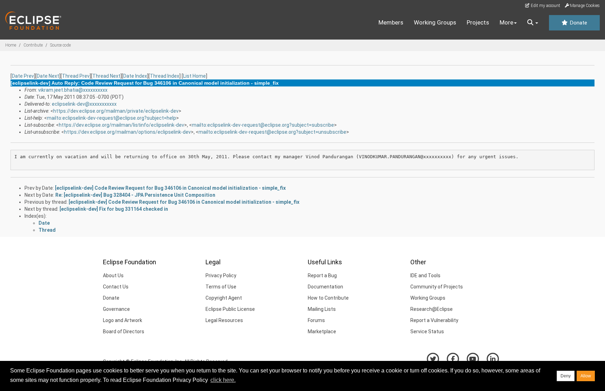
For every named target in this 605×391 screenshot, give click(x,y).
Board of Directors (123, 331)
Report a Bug (322, 275)
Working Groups (435, 22)
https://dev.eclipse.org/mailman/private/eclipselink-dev (116, 111)
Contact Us (115, 286)
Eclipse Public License (230, 309)
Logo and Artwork (122, 320)
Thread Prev (76, 76)
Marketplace (322, 331)
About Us (113, 275)
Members (390, 22)
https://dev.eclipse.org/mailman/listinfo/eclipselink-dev (121, 125)
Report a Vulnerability (434, 320)
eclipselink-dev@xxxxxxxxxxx (84, 104)
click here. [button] (223, 380)
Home (10, 45)
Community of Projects (436, 286)
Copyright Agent (224, 298)
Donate (577, 23)
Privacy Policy (221, 275)
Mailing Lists (322, 309)
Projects (478, 22)
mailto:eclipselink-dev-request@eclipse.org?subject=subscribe (263, 125)
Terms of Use (221, 286)
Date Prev (23, 76)
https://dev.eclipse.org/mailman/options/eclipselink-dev (127, 132)
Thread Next (106, 76)
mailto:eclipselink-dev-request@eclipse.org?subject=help (111, 118)
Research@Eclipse (431, 309)
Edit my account (545, 5)
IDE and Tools (425, 275)
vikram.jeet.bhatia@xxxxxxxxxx (72, 90)
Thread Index (164, 76)
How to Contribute (328, 298)
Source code (60, 45)
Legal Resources (224, 320)
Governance (116, 309)
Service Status (427, 331)
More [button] (506, 22)
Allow (585, 375)
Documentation (325, 286)
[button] (532, 23)
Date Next (48, 76)
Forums (316, 320)
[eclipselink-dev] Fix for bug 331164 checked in (114, 209)
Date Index (135, 76)
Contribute (33, 45)
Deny (566, 375)
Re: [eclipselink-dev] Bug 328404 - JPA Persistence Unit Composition (135, 195)
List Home (194, 76)
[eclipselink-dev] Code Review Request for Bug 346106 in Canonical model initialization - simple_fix (170, 188)
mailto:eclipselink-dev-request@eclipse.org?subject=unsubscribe (272, 132)
